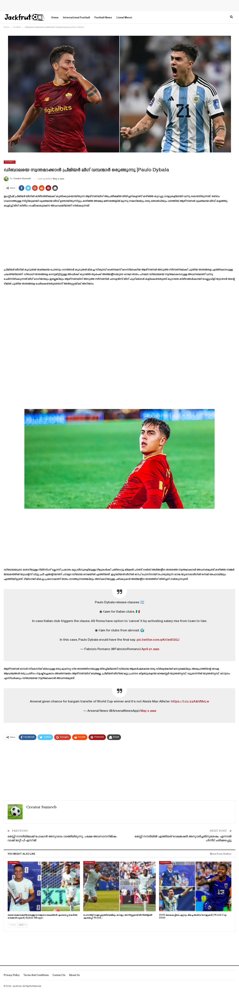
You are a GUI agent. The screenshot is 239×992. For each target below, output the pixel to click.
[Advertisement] (119, 239)
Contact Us (58, 975)
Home (54, 17)
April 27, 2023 (150, 649)
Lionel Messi (124, 17)
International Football (76, 17)
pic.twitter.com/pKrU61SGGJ (158, 640)
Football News (103, 17)
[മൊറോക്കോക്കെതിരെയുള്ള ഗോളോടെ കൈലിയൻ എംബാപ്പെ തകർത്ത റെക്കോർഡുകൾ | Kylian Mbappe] (44, 886)
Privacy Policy (12, 975)
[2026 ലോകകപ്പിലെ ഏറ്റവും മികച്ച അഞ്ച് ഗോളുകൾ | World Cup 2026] (195, 886)
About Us (74, 975)
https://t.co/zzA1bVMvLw (190, 701)
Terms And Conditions (36, 975)
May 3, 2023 (148, 711)
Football (9, 162)
